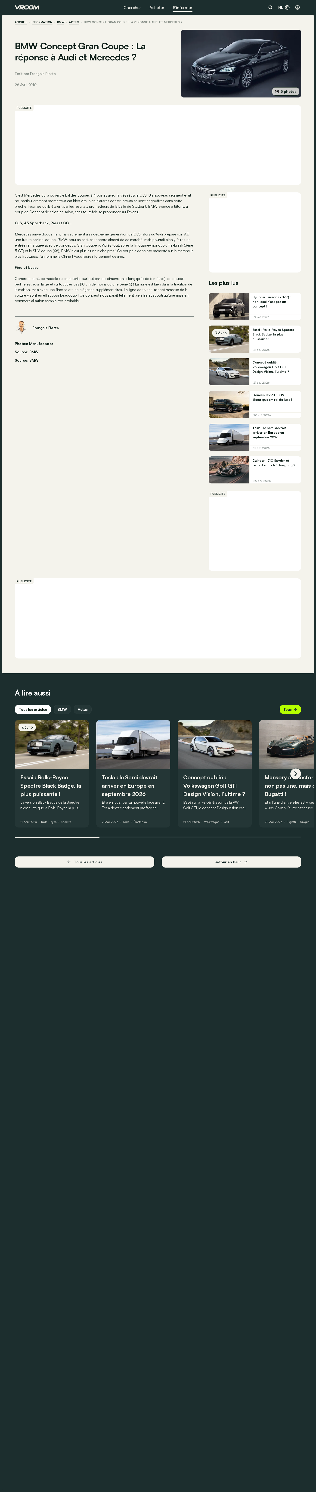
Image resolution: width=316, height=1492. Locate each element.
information (42, 22)
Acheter (156, 7)
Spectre (66, 822)
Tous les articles (33, 709)
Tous (287, 709)
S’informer (182, 7)
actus (74, 22)
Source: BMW (27, 351)
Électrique (140, 822)
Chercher (132, 7)
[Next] (295, 773)
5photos (288, 91)
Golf (226, 822)
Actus (83, 709)
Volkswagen (211, 822)
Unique (304, 822)
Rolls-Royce (49, 822)
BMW (60, 22)
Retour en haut (228, 862)
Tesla (126, 822)
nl (280, 7)
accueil (21, 22)
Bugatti (291, 822)
